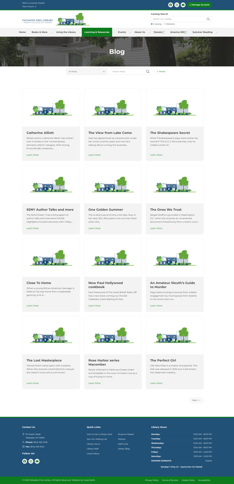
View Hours (28, 6)
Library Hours (93, 444)
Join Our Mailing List (97, 439)
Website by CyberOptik (83, 480)
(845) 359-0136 (40, 442)
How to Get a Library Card (99, 434)
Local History (93, 453)
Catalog (157, 24)
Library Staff (92, 448)
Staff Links (123, 444)
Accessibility (204, 480)
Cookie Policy (188, 480)
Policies (121, 439)
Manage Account (200, 5)
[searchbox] (130, 72)
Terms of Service (170, 480)
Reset (162, 71)
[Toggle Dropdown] (52, 32)
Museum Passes (126, 434)
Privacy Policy (152, 480)
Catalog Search (159, 14)
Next (195, 400)
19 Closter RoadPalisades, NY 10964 (35, 436)
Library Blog (124, 448)
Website (170, 24)
